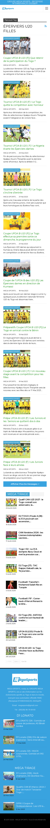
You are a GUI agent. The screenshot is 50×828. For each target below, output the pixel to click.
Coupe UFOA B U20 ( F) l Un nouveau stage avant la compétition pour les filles (24, 374)
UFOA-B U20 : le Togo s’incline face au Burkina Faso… (31, 651)
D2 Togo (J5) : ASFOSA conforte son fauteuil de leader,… (31, 618)
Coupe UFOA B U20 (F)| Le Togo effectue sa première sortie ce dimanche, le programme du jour (22, 236)
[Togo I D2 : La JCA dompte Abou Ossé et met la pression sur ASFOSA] (11, 552)
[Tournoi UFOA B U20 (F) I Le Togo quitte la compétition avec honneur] (16, 89)
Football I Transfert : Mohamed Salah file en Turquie (30, 585)
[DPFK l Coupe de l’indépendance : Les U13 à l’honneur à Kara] (8, 806)
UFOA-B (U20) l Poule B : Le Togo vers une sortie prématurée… (31, 634)
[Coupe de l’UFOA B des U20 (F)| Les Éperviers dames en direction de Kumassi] (16, 268)
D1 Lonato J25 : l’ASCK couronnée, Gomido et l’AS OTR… (30, 754)
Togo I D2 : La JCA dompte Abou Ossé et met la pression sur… (30, 552)
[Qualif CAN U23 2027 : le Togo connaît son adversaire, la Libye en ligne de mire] (11, 502)
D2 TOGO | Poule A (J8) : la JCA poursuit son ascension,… (31, 519)
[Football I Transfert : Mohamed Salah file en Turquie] (11, 585)
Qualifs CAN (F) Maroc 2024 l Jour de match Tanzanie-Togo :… (30, 790)
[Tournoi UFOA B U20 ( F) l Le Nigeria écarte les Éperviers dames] (16, 133)
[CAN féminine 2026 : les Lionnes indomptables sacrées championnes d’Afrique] (11, 535)
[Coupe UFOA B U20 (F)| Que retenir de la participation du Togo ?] (16, 45)
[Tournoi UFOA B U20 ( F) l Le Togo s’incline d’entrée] (16, 177)
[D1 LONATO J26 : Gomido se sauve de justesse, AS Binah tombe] (8, 723)
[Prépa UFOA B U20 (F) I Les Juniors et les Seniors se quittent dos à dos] (16, 405)
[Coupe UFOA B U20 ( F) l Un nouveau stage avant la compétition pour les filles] (16, 358)
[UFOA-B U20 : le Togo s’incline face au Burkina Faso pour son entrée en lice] (11, 651)
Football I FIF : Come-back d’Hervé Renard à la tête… (30, 601)
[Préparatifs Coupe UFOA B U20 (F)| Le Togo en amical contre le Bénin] (16, 314)
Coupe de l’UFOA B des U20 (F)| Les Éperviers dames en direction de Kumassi (23, 283)
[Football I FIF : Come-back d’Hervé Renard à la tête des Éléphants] (11, 601)
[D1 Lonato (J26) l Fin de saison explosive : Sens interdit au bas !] (8, 740)
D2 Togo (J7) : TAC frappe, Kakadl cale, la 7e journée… (30, 568)
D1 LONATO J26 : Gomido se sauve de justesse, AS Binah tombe (30, 723)
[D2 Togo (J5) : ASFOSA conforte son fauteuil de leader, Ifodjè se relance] (11, 618)
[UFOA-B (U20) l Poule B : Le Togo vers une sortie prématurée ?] (11, 634)
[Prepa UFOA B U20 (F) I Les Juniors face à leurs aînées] (16, 449)
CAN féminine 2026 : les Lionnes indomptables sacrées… (31, 535)
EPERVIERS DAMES (11, 38)
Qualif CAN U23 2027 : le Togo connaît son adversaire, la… (31, 502)
